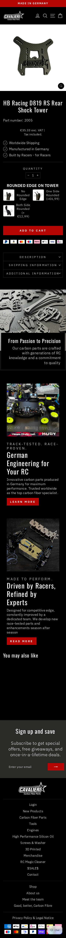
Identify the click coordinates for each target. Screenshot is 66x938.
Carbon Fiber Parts (32, 817)
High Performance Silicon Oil (33, 836)
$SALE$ (33, 868)
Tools (33, 824)
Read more (21, 641)
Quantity (33, 168)
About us (33, 893)
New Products (33, 811)
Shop (33, 887)
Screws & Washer (33, 843)
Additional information (32, 273)
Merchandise (33, 856)
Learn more (23, 501)
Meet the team (33, 899)
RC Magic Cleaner (32, 862)
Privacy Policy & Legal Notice (33, 918)
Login (33, 805)
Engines (33, 830)
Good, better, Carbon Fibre (33, 906)
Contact (32, 875)
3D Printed (33, 849)
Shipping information (33, 265)
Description (33, 257)
